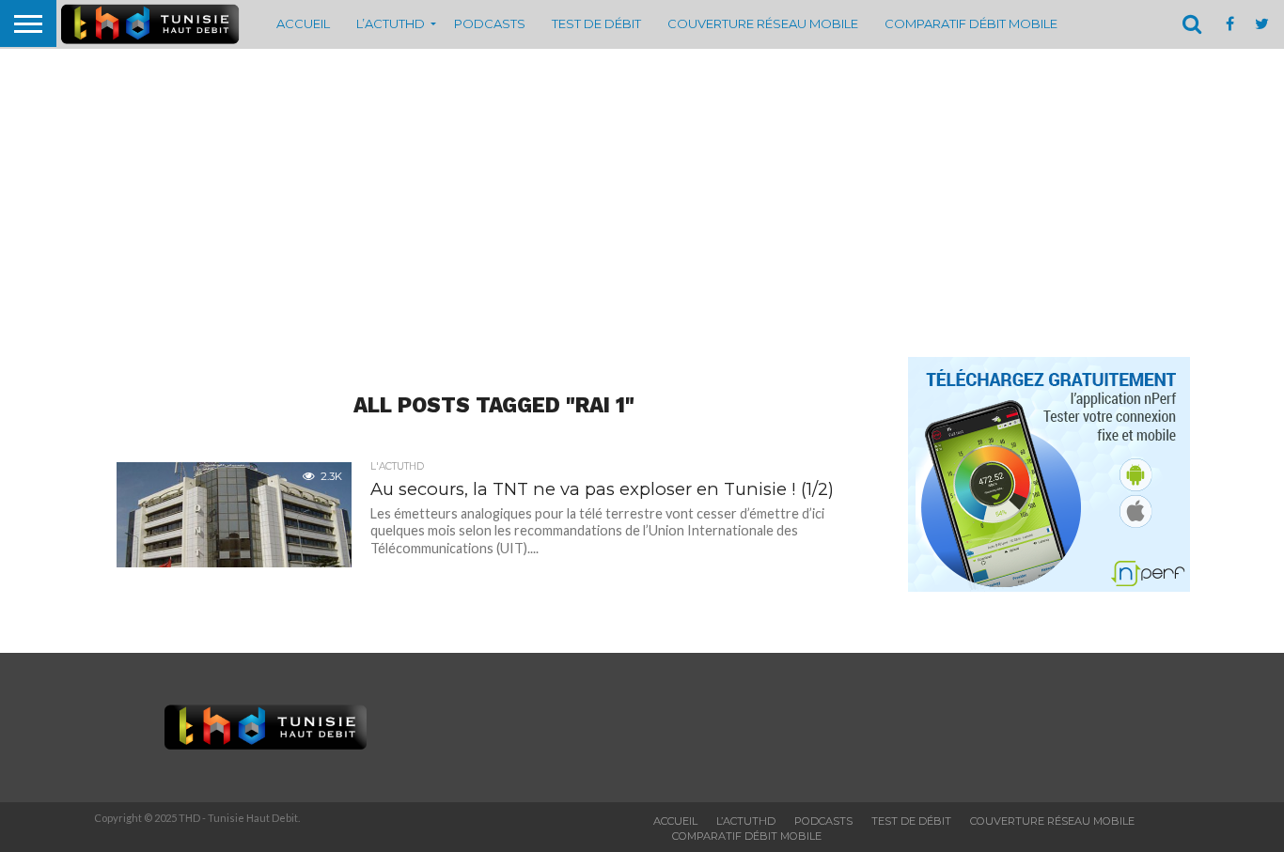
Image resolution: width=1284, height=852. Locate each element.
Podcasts (489, 23)
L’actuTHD (390, 23)
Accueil (303, 23)
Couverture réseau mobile (762, 23)
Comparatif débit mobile (971, 23)
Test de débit (596, 23)
